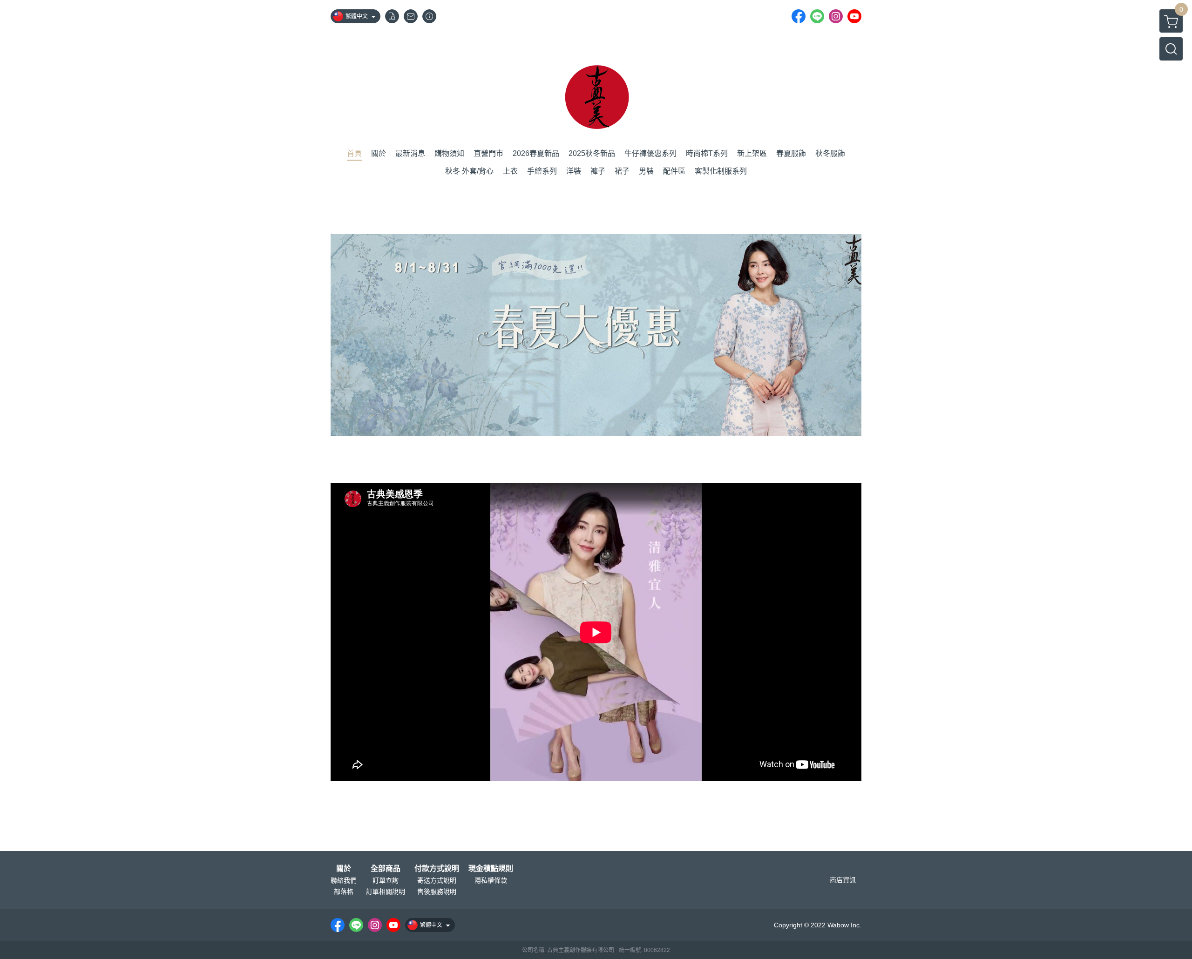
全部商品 (385, 868)
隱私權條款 (490, 880)
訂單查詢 (385, 880)
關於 (343, 868)
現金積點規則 (490, 868)
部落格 (343, 891)
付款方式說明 (436, 868)
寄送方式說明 (436, 880)
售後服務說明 (436, 891)
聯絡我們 (344, 880)
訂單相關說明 (385, 891)
